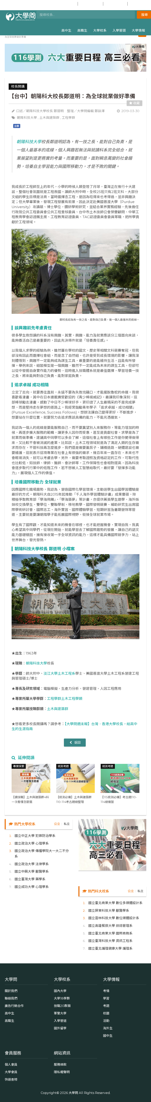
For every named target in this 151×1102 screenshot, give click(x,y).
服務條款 (60, 1064)
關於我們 (11, 991)
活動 (106, 1021)
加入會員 (93, 4)
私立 (67, 824)
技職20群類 (62, 1006)
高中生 (66, 30)
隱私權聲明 (62, 1072)
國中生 (140, 4)
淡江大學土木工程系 (59, 673)
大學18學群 (62, 998)
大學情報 (138, 30)
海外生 (107, 1028)
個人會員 (11, 1064)
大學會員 (11, 1072)
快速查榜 (117, 4)
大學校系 (100, 30)
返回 (77, 742)
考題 (106, 1006)
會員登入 (67, 4)
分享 (16, 126)
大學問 (73, 1093)
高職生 (82, 30)
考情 (106, 991)
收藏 (136, 103)
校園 (106, 1013)
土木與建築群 (49, 118)
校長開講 (18, 86)
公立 (57, 824)
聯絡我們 (11, 998)
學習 (106, 998)
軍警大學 (60, 1013)
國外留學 (60, 1028)
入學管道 (119, 30)
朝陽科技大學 (27, 118)
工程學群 (68, 118)
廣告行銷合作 (14, 1006)
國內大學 (60, 991)
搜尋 (144, 15)
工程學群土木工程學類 (64, 699)
